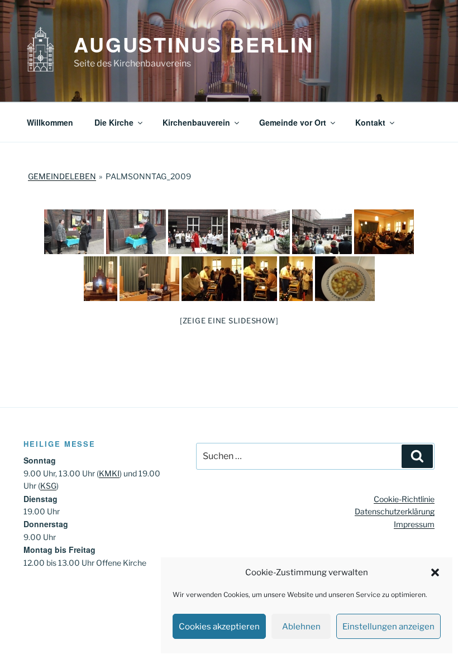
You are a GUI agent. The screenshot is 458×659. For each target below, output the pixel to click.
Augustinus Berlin (194, 44)
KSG (48, 485)
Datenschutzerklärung (395, 511)
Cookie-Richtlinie (404, 499)
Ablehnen (301, 627)
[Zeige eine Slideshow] (229, 320)
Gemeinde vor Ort (292, 122)
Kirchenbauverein (196, 122)
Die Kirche (113, 122)
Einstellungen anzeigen (388, 627)
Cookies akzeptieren (219, 627)
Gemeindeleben (62, 176)
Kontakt (370, 122)
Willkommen (50, 122)
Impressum (414, 524)
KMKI (109, 473)
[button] (435, 572)
